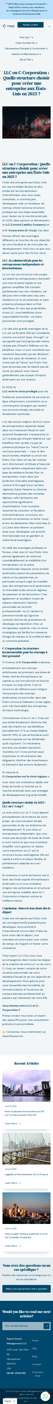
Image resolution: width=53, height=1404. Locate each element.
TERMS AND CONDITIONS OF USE (21, 1398)
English (8, 1401)
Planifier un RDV (30, 24)
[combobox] (10, 1401)
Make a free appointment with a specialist (26, 1288)
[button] (48, 26)
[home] (8, 26)
